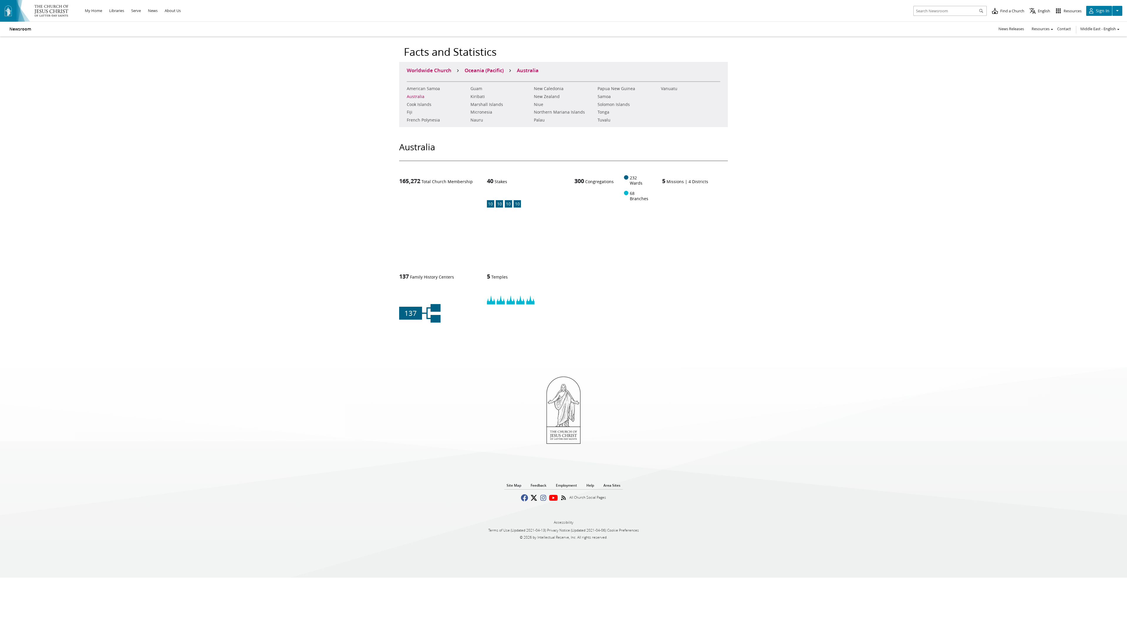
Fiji (409, 112)
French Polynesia (423, 120)
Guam (476, 89)
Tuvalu (604, 120)
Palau (539, 120)
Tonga (603, 112)
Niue (538, 104)
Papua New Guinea (616, 89)
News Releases (1011, 28)
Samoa (604, 97)
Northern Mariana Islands (559, 112)
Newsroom (20, 29)
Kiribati (477, 97)
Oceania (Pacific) (484, 70)
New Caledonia (549, 89)
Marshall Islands (486, 104)
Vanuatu (669, 89)
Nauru (476, 120)
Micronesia (481, 112)
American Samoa (423, 89)
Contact (1064, 28)
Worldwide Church (429, 70)
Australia (415, 97)
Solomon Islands (614, 104)
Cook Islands (419, 104)
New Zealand (547, 97)
